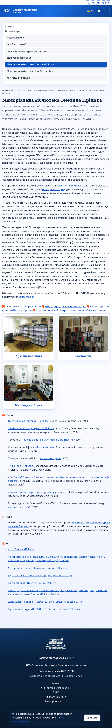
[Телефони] (88, 2)
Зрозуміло (92, 717)
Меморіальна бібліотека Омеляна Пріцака (30, 64)
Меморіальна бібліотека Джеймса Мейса (30, 71)
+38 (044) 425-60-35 (56, 697)
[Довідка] (103, 2)
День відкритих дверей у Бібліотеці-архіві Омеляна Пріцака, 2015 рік (46, 601)
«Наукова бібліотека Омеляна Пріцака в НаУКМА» (48, 439)
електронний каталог (69, 185)
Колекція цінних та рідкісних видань (27, 51)
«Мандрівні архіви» (45, 447)
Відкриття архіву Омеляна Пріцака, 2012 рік (32, 583)
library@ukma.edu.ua (56, 701)
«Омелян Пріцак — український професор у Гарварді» (38, 492)
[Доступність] (99, 11)
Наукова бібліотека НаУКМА (16, 90)
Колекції (12, 31)
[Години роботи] (98, 2)
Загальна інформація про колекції (50, 90)
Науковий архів (15, 37)
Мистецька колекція (18, 77)
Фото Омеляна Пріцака (21, 549)
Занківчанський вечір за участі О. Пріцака (31, 428)
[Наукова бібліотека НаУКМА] (56, 644)
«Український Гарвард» (21, 465)
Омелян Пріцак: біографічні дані (23, 306)
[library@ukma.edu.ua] (93, 2)
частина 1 (13, 507)
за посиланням (27, 296)
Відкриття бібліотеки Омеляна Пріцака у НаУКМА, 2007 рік (40, 575)
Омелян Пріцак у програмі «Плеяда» (28, 421)
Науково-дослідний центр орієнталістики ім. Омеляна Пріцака (71, 310)
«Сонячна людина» (50, 458)
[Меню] (106, 11)
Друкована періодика (19, 57)
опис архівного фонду (54, 189)
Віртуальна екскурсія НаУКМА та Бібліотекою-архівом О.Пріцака (44, 609)
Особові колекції (16, 44)
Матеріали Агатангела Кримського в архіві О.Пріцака (37, 568)
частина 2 (25, 507)
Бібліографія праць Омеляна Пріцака (65, 306)
